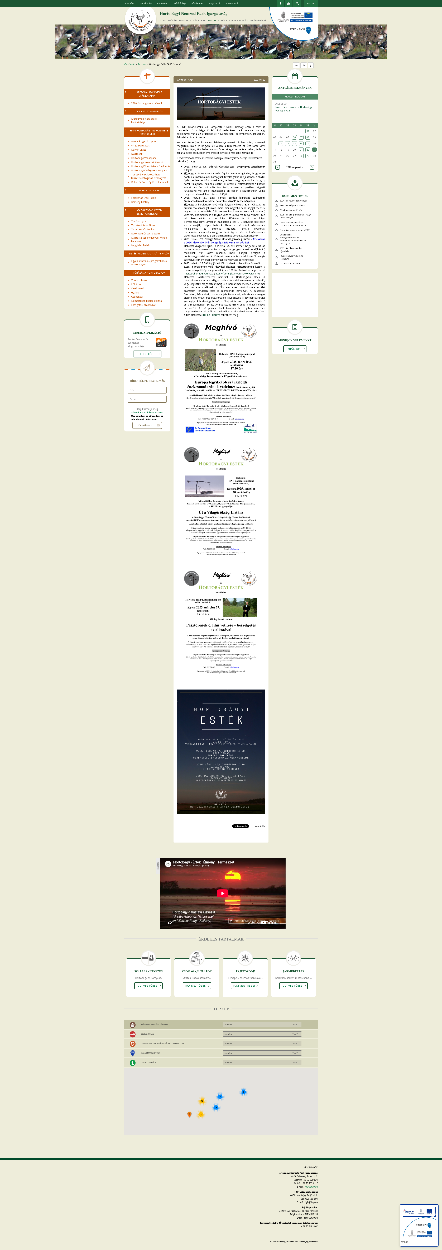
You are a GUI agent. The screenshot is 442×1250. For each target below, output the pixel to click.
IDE (250, 158)
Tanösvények (138, 221)
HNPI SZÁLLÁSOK (149, 190)
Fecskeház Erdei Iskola (143, 197)
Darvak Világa (138, 149)
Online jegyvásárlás (149, 111)
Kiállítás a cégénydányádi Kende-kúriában (149, 239)
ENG (313, 3)
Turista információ (148, 1062)
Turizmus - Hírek (185, 79)
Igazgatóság (168, 20)
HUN (308, 3)
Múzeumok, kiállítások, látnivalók (154, 1024)
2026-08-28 (294, 107)
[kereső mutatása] (297, 3)
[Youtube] (288, 3)
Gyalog (135, 292)
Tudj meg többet (147, 985)
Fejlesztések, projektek (150, 1052)
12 (287, 143)
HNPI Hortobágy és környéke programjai (149, 132)
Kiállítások (136, 153)
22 (307, 149)
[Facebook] (280, 3)
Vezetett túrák (139, 280)
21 (301, 149)
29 (307, 156)
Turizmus (212, 20)
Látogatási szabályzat (143, 305)
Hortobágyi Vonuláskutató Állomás (150, 166)
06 (294, 137)
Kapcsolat (162, 3)
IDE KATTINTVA (211, 315)
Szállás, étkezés (147, 1033)
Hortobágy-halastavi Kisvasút (147, 162)
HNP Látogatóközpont (144, 141)
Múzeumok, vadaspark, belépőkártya (144, 120)
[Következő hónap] (312, 167)
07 (301, 137)
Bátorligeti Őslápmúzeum (145, 233)
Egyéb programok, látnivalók (149, 253)
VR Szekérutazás (140, 145)
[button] (189, 1114)
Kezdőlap (130, 3)
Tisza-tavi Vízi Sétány (143, 229)
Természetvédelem (192, 20)
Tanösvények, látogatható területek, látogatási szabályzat (148, 176)
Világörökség (258, 20)
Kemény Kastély (140, 202)
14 (301, 143)
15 (307, 143)
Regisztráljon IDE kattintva (198, 273)
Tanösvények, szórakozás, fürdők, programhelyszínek (162, 1043)
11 (281, 143)
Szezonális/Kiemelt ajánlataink (149, 94)
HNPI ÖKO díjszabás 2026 (292, 205)
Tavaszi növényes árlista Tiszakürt (291, 257)
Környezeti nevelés (234, 20)
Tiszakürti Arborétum (143, 225)
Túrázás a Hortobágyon (149, 272)
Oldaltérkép (179, 3)
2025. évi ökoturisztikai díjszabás (291, 250)
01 (307, 131)
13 (294, 143)
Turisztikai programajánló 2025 (295, 230)
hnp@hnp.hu (311, 1186)
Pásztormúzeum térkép (291, 210)
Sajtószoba (146, 3)
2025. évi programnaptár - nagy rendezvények (295, 216)
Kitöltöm (293, 348)
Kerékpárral (137, 288)
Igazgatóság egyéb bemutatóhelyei (149, 212)
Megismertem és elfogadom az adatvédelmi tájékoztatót (147, 417)
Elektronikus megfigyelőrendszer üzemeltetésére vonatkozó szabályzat (293, 239)
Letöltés (146, 354)
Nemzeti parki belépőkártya (146, 300)
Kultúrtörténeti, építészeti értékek (150, 182)
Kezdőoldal (129, 64)
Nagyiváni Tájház (140, 245)
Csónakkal (137, 296)
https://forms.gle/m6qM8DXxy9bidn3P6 (237, 273)
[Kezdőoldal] (140, 21)
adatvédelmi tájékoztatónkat (147, 412)
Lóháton (136, 284)
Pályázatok (214, 3)
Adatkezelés (197, 3)
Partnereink (231, 3)
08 (307, 137)
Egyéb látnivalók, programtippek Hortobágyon (149, 262)
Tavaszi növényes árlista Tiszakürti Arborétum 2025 (293, 224)
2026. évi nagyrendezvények (146, 103)
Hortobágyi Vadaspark (143, 158)
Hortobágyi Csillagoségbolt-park (149, 170)
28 (301, 156)
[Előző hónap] (277, 167)
